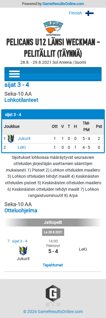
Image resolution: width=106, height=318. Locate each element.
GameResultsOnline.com (63, 3)
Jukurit (24, 138)
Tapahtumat (53, 265)
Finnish (76, 13)
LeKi (22, 147)
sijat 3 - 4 (19, 241)
